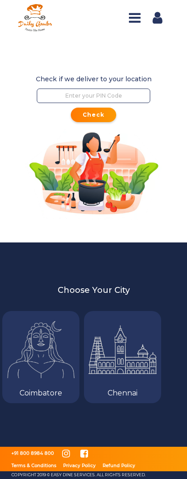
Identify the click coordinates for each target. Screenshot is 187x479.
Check (93, 114)
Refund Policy (119, 466)
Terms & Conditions (33, 466)
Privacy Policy (79, 466)
